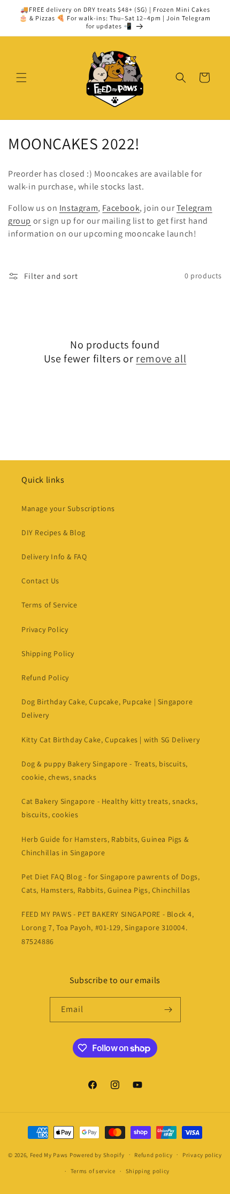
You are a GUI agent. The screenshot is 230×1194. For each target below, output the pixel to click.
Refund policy (153, 1155)
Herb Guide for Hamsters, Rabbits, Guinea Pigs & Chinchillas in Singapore (104, 845)
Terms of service (93, 1171)
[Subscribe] (168, 1009)
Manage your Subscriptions (68, 508)
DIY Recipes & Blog (53, 532)
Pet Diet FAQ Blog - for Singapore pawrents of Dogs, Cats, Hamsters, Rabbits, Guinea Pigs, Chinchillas (110, 883)
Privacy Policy (44, 629)
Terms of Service (49, 605)
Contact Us (40, 580)
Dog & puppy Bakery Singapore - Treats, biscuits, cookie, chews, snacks (104, 770)
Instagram (78, 208)
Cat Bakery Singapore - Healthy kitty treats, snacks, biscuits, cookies (109, 807)
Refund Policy (45, 677)
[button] (21, 77)
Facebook (121, 208)
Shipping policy (148, 1171)
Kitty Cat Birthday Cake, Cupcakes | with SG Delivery (110, 739)
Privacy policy (202, 1155)
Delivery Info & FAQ (54, 556)
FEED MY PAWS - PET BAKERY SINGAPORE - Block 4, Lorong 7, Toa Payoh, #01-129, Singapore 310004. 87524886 (107, 927)
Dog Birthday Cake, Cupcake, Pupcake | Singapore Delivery (107, 708)
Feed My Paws (49, 1154)
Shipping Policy (47, 653)
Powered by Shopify (97, 1154)
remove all (161, 359)
